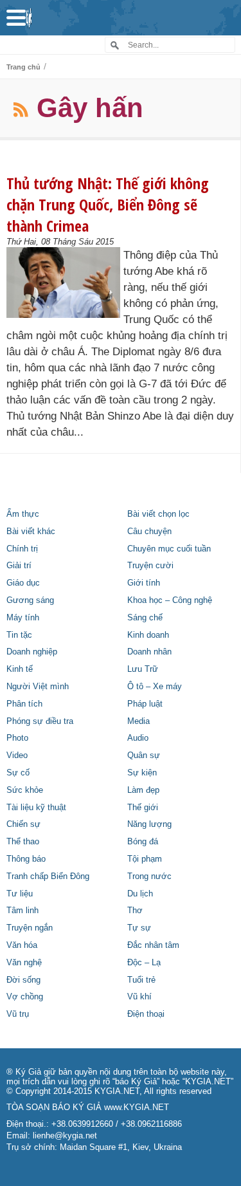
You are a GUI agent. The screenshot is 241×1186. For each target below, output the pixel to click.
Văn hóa (21, 945)
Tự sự (139, 927)
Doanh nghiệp (31, 651)
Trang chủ (23, 67)
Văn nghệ (24, 962)
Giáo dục (23, 583)
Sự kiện (142, 772)
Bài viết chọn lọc (158, 514)
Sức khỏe (24, 790)
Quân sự (143, 755)
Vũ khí (139, 996)
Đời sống (23, 980)
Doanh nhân (149, 651)
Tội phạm (144, 859)
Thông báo (26, 859)
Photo (17, 738)
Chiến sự (23, 824)
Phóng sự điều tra (39, 721)
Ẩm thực (22, 514)
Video (17, 755)
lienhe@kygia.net (65, 1135)
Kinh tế (19, 669)
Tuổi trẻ (141, 980)
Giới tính (143, 583)
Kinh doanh (148, 635)
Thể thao (22, 841)
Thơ (135, 910)
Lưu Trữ (142, 669)
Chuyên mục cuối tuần (169, 548)
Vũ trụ (17, 1014)
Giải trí (18, 565)
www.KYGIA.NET (136, 1107)
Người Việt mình (37, 686)
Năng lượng (149, 824)
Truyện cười (150, 565)
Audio (137, 738)
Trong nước (149, 876)
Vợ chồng (24, 996)
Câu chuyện (149, 531)
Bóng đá (142, 841)
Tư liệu (19, 893)
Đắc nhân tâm (153, 945)
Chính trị (22, 548)
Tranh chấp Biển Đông (47, 876)
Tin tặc (19, 635)
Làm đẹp (143, 790)
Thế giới (142, 807)
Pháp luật (145, 704)
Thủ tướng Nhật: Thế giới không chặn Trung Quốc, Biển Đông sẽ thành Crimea (107, 204)
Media (138, 721)
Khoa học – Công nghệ (169, 600)
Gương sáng (30, 600)
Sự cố (18, 772)
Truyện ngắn (29, 927)
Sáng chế (145, 617)
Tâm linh (22, 910)
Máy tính (22, 617)
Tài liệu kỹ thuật (36, 807)
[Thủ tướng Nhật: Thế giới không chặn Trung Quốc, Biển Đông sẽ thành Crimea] (63, 282)
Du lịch (140, 893)
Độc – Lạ (144, 962)
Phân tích (24, 704)
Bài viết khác (30, 531)
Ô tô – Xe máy (154, 686)
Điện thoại (146, 1014)
